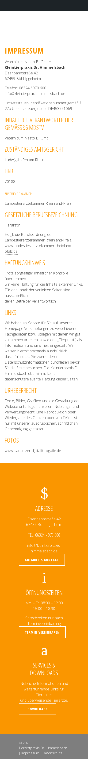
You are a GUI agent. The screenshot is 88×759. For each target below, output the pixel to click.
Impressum (30, 753)
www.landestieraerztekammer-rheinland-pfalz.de (38, 248)
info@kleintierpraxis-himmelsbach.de (35, 93)
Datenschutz (52, 753)
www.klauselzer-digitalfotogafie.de (33, 450)
